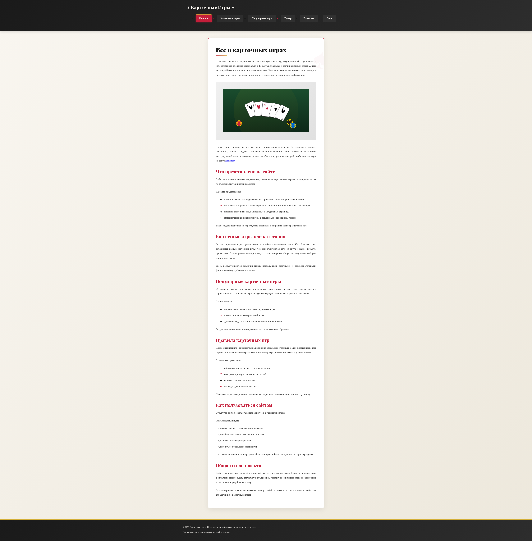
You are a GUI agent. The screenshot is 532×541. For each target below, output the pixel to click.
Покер (287, 18)
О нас (330, 18)
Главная (204, 18)
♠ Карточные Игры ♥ (211, 7)
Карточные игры (230, 18)
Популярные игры (262, 18)
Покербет (230, 160)
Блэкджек (309, 18)
